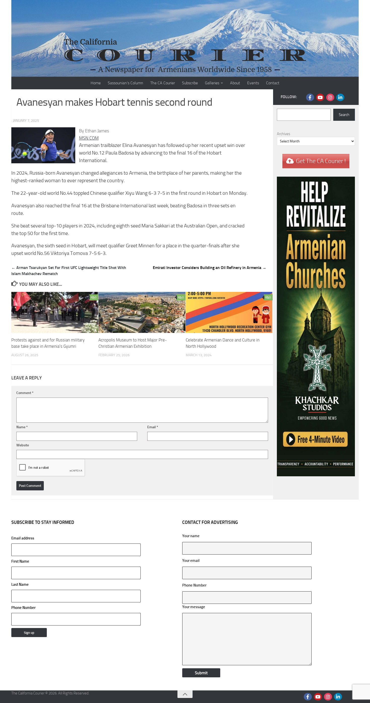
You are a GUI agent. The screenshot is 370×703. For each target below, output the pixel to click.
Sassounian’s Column (125, 83)
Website (22, 445)
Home (96, 83)
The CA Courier (162, 83)
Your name (191, 536)
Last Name (20, 584)
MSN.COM (89, 138)
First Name (20, 561)
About (235, 83)
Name (22, 427)
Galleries (212, 83)
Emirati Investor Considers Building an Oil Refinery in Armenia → (209, 267)
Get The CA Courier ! (321, 161)
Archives (283, 134)
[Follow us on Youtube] (320, 97)
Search (344, 114)
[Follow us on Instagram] (330, 97)
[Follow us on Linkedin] (340, 97)
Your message (193, 607)
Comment (24, 393)
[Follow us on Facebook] (310, 97)
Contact (272, 83)
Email (152, 427)
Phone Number (23, 607)
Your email (191, 560)
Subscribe (190, 83)
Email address (22, 538)
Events (253, 83)
